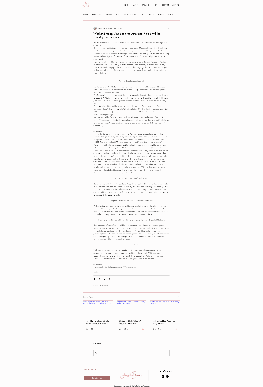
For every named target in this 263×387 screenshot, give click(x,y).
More (169, 14)
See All (178, 297)
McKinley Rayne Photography (141, 386)
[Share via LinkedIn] (105, 279)
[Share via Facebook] (94, 279)
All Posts (85, 14)
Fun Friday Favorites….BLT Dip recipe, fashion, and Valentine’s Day (98, 322)
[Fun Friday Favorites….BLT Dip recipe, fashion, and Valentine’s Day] (98, 309)
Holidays (151, 14)
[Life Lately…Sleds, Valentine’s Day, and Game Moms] (131, 309)
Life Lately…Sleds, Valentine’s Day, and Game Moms (130, 322)
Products (161, 14)
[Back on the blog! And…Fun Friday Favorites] (165, 309)
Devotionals (108, 14)
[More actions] (168, 28)
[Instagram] (167, 376)
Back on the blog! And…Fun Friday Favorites (163, 322)
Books (118, 14)
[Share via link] (110, 279)
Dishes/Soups (96, 14)
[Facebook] (163, 376)
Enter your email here (90, 369)
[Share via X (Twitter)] (99, 279)
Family (143, 14)
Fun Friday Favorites (130, 14)
